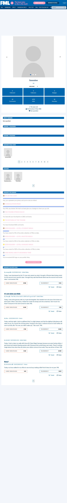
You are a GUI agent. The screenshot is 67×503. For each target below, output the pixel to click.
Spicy (14, 7)
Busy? (6, 362)
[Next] (48, 162)
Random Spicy (22, 7)
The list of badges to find (33, 262)
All (2, 7)
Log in (64, 3)
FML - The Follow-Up (41, 7)
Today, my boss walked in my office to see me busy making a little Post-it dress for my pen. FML (31, 367)
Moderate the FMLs (52, 2)
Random (7, 7)
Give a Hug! (31, 86)
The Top (31, 7)
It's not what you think (12, 294)
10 (44, 162)
